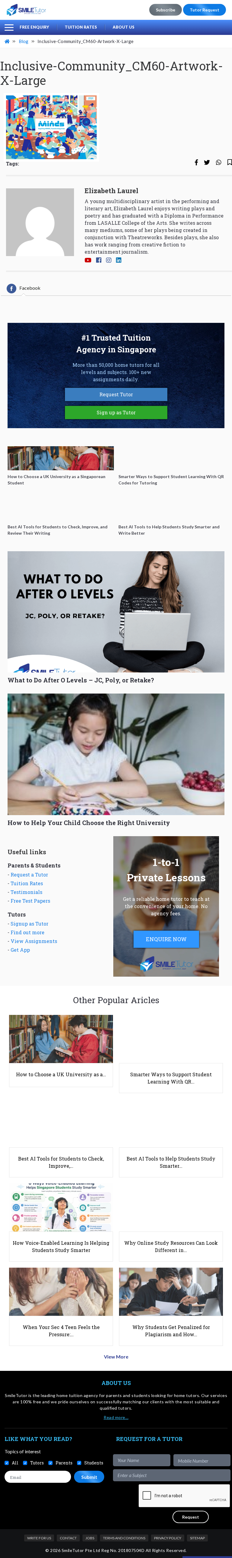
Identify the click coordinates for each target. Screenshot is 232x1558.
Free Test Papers (30, 901)
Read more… (116, 1417)
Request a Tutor (29, 874)
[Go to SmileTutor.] (8, 41)
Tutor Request (204, 9)
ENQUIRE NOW (166, 939)
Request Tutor (116, 394)
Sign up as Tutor (116, 412)
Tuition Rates (81, 27)
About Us (123, 27)
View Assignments (34, 941)
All (15, 1463)
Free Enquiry (34, 27)
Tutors (37, 1463)
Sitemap (197, 1538)
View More (116, 1356)
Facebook (29, 288)
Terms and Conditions (124, 1538)
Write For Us (39, 1538)
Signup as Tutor (29, 923)
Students (93, 1463)
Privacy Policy (167, 1538)
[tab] (23, 288)
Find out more (27, 932)
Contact (68, 1538)
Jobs (89, 1538)
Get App (20, 950)
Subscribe (165, 9)
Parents (64, 1463)
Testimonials (26, 892)
